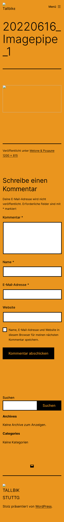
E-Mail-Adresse (16, 285)
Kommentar (13, 217)
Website (9, 307)
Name (8, 262)
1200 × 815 (10, 155)
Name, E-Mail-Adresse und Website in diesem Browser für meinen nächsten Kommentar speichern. (34, 334)
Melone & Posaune (42, 150)
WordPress (43, 506)
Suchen (8, 397)
